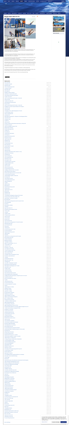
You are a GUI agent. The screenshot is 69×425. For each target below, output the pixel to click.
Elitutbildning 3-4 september (8, 293)
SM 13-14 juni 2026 (7, 82)
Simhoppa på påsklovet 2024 (8, 162)
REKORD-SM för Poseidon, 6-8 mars (9, 317)
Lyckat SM (5, 402)
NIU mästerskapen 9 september (9, 292)
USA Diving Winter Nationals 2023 (9, 179)
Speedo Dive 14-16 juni (7, 347)
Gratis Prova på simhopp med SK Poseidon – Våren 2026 (13, 98)
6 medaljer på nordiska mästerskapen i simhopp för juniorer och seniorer (15, 275)
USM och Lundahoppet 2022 (8, 251)
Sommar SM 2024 (7, 148)
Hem (5, 1)
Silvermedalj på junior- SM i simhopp (10, 324)
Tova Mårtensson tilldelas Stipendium (10, 300)
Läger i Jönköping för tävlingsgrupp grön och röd (11, 361)
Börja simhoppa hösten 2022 (8, 237)
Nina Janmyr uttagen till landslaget (9, 323)
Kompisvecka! (6, 226)
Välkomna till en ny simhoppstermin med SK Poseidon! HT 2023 (14, 200)
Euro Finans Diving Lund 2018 (8, 385)
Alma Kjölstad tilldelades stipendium (10, 341)
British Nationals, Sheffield (8, 205)
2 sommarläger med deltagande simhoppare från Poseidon (13, 195)
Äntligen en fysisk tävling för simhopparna (10, 296)
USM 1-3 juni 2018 (7, 399)
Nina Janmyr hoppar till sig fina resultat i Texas (11, 410)
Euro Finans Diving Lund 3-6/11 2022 (9, 229)
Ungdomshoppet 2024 (7, 138)
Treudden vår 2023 (7, 213)
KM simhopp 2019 (7, 330)
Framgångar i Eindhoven (8, 368)
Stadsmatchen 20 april (7, 158)
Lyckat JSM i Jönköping (7, 269)
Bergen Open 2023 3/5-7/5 (11, 16)
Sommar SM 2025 (7, 109)
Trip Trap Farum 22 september (9, 391)
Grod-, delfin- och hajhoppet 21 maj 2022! (10, 262)
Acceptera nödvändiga (55, 422)
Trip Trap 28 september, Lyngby (9, 340)
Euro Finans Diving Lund (8, 230)
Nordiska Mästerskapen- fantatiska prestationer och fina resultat (14, 329)
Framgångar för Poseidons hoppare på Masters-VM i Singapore (14, 106)
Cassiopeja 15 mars (7, 119)
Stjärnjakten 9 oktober (7, 288)
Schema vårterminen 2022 (8, 281)
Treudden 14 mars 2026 (8, 96)
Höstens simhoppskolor (8, 155)
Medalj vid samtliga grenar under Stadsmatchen (11, 362)
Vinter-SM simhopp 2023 (8, 220)
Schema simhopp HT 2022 (8, 253)
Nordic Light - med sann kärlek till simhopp (10, 355)
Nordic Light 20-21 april (7, 160)
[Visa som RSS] (37, 16)
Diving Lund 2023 (7, 188)
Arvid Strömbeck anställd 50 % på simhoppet (11, 322)
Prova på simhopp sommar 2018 (9, 405)
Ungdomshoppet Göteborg (8, 388)
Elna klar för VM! (6, 219)
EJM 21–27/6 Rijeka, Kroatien (8, 298)
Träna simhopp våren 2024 (8, 178)
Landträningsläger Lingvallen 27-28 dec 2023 (11, 175)
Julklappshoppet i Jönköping (8, 127)
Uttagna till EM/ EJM (7, 150)
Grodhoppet (6, 206)
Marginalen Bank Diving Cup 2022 (9, 231)
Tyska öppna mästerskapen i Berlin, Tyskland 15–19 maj (13, 151)
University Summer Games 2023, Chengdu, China (11, 196)
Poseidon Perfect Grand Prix (8, 310)
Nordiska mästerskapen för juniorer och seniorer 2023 (12, 172)
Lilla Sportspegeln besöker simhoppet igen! (11, 274)
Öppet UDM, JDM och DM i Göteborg (9, 171)
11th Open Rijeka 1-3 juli (8, 244)
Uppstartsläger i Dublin (7, 344)
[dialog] (54, 419)
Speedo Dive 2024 (7, 141)
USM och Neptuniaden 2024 (8, 157)
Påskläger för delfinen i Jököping (9, 92)
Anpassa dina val (44, 421)
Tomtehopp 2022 (7, 227)
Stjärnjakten (6, 234)
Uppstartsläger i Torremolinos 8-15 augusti (10, 198)
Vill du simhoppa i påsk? (8, 365)
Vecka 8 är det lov (7, 217)
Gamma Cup (6, 374)
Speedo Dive (6, 393)
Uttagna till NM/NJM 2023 (8, 181)
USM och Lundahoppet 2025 (8, 113)
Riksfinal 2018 (6, 403)
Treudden (5, 279)
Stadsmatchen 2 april (7, 267)
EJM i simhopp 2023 (7, 199)
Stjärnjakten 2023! (7, 192)
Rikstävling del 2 (6, 375)
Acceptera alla (63, 422)
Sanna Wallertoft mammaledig (9, 248)
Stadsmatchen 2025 (7, 117)
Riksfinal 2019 (6, 358)
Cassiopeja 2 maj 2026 (7, 88)
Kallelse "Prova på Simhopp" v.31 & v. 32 (10, 243)
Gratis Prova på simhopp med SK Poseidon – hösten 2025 (13, 105)
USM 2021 (5, 285)
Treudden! (6, 182)
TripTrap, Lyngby (6, 210)
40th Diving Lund (6, 185)
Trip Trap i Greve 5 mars (8, 271)
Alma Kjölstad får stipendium (8, 258)
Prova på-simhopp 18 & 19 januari (9, 174)
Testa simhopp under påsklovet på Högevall (11, 95)
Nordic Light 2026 (7, 91)
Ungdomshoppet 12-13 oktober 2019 (10, 337)
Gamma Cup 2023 (7, 216)
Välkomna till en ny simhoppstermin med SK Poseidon (12, 236)
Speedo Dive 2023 (7, 193)
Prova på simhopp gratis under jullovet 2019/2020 (12, 327)
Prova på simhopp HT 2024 (8, 143)
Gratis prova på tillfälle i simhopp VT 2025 (10, 126)
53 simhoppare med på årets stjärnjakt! (10, 389)
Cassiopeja (6, 212)
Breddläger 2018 (6, 392)
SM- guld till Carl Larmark (8, 124)
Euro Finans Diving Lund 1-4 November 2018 (11, 396)
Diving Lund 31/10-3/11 (7, 137)
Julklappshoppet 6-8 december (9, 331)
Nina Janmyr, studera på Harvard (9, 255)
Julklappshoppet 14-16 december (9, 378)
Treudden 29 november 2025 (8, 100)
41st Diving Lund (6, 134)
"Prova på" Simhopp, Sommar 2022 (9, 250)
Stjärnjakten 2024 (7, 140)
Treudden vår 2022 (7, 268)
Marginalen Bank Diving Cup (8, 386)
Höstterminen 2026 (7, 85)
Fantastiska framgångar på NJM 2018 (10, 381)
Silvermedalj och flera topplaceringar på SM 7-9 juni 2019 (13, 348)
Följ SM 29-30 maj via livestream (9, 299)
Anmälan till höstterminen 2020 (9, 312)
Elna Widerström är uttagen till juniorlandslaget (11, 371)
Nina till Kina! (6, 203)
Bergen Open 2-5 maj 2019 (8, 353)
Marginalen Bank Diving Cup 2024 (9, 136)
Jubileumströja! (6, 191)
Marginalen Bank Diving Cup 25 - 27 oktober (11, 334)
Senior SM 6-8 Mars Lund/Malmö (9, 320)
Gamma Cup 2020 (7, 319)
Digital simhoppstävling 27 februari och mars (11, 305)
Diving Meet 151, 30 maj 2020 (8, 309)
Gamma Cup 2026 (7, 99)
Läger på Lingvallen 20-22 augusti (9, 295)
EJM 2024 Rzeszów (7, 147)
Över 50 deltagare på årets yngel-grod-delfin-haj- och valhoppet (14, 354)
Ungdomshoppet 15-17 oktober (9, 286)
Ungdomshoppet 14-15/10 (8, 189)
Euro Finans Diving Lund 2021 (8, 282)
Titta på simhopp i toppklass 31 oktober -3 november (12, 336)
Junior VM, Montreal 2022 (8, 224)
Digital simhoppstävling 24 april (9, 302)
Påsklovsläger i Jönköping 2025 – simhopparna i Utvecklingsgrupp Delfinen (15, 116)
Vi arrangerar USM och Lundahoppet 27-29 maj (11, 254)
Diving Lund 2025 (7, 103)
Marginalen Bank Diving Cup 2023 (9, 186)
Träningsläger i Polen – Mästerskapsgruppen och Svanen (13, 110)
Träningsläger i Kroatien (8, 395)
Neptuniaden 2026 (7, 89)
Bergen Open (6, 406)
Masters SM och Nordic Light (8, 398)
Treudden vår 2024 (7, 164)
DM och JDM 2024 (7, 131)
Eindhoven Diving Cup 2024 (8, 167)
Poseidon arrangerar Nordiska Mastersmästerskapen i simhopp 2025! (15, 123)
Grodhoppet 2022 (7, 261)
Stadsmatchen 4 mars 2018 (8, 416)
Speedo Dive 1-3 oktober (8, 291)
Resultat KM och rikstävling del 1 (9, 379)
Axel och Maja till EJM (7, 202)
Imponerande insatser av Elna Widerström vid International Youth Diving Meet (16, 360)
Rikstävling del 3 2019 (7, 367)
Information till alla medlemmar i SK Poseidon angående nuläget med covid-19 (16, 306)
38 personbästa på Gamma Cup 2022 (10, 272)
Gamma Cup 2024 (7, 165)
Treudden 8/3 (6, 120)
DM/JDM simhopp (7, 382)
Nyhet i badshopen (7, 144)
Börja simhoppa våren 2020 (8, 326)
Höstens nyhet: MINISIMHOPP (8, 343)
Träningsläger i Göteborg (8, 241)
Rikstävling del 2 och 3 (7, 409)
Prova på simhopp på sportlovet (9, 417)
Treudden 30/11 (6, 130)
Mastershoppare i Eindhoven (8, 316)
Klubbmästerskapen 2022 (8, 223)
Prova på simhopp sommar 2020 (9, 313)
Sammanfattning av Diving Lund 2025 (10, 102)
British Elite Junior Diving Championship (10, 264)
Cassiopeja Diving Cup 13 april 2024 (9, 161)
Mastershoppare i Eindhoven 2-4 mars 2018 (11, 412)
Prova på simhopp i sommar (8, 112)
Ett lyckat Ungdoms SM (7, 351)
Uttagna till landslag (7, 384)
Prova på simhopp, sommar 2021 (9, 303)
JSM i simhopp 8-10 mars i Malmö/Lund (10, 372)
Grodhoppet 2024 (7, 154)
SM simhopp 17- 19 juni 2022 (8, 247)
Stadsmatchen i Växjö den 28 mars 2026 (10, 93)
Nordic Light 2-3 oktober (8, 289)
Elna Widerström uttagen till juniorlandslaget (11, 364)
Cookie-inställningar (7, 422)
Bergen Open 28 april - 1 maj (8, 260)
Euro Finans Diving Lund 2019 (8, 333)
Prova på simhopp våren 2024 (9, 168)
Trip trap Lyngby (6, 357)
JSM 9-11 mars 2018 (7, 413)
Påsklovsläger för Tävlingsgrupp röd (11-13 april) (11, 265)
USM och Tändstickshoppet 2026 (9, 86)
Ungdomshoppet (7, 233)
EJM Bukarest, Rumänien (8, 240)
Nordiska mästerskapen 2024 (8, 129)
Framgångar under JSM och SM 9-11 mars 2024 (11, 169)
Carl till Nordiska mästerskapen (9, 133)
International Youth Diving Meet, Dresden (10, 209)
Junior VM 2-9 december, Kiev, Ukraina (10, 278)
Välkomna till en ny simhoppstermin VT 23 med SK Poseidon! (13, 222)
